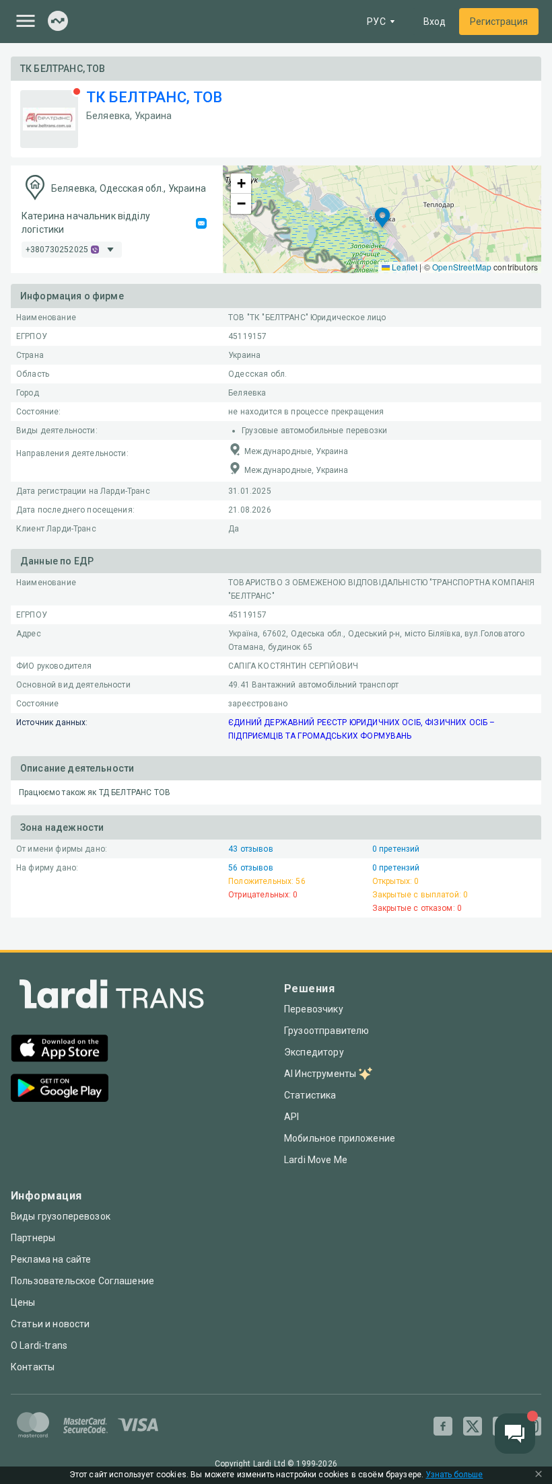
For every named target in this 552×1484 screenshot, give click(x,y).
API (291, 1116)
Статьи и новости (50, 1324)
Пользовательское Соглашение (82, 1280)
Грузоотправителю (326, 1030)
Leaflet (403, 266)
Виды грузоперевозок (60, 1216)
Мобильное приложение (339, 1138)
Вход (434, 21)
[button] (382, 219)
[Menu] (25, 21)
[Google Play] (59, 1089)
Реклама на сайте (51, 1259)
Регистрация (499, 21)
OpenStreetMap (461, 266)
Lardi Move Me (315, 1159)
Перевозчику (313, 1009)
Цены (23, 1302)
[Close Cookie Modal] (538, 1475)
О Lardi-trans (39, 1345)
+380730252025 (57, 249)
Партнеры (33, 1237)
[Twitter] (472, 1426)
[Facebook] (443, 1426)
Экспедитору (314, 1052)
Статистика (310, 1095)
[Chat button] (515, 1433)
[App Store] (59, 1050)
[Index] (58, 22)
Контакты (33, 1367)
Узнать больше (454, 1475)
